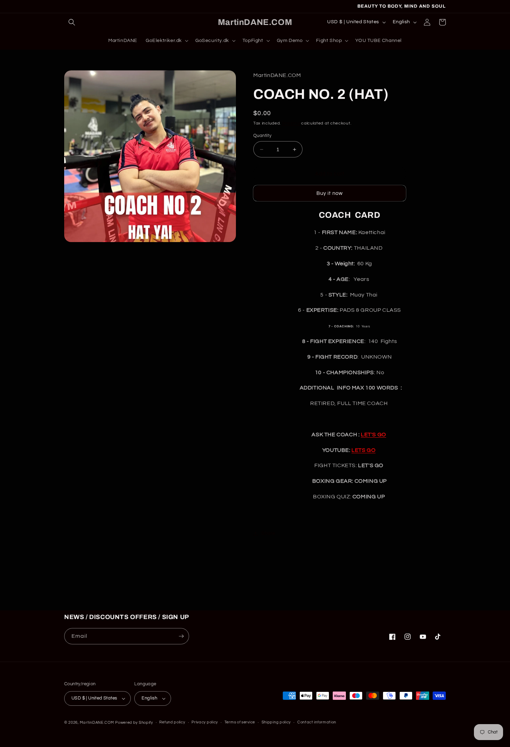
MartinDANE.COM (97, 722)
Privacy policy (205, 722)
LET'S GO (373, 434)
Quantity (262, 135)
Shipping (291, 123)
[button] (71, 22)
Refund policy (172, 722)
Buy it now (329, 193)
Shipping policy (276, 722)
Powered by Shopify (134, 722)
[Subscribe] (181, 636)
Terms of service (239, 722)
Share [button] (268, 533)
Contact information (316, 722)
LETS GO (363, 450)
